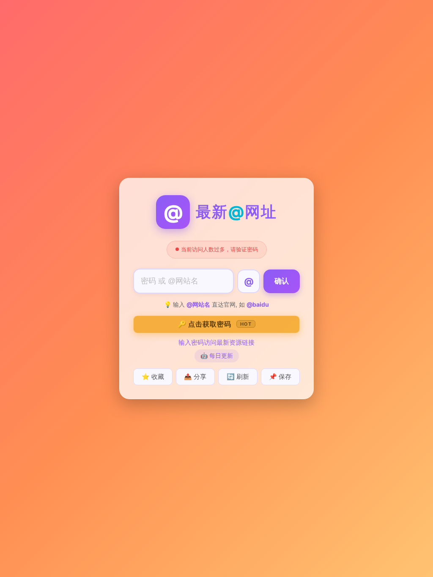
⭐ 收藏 (153, 377)
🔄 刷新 (238, 377)
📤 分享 (195, 377)
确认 (281, 281)
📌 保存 (280, 377)
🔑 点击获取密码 (215, 324)
